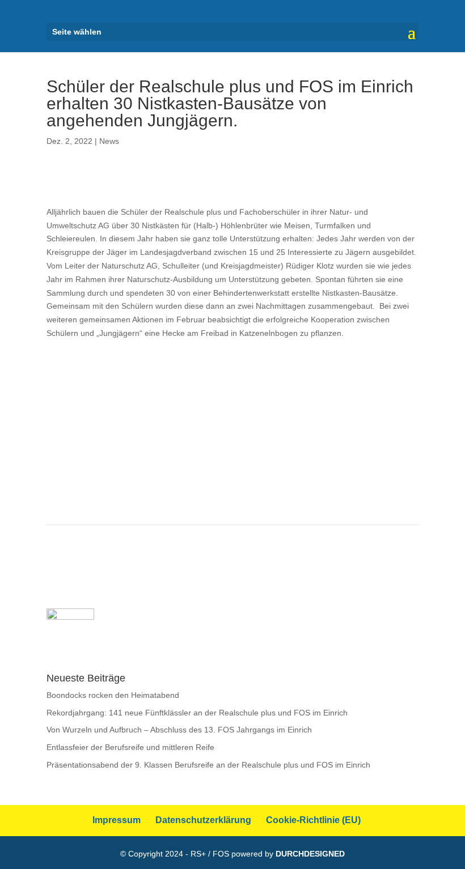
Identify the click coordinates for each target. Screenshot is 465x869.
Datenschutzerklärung (203, 820)
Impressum (116, 820)
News (109, 141)
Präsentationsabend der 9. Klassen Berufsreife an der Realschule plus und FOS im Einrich (208, 764)
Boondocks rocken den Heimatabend (112, 695)
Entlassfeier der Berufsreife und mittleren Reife (130, 747)
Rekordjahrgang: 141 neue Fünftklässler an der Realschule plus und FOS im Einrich (197, 712)
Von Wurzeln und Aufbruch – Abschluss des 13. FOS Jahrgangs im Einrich (179, 729)
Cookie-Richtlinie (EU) (313, 820)
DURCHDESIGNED (310, 853)
